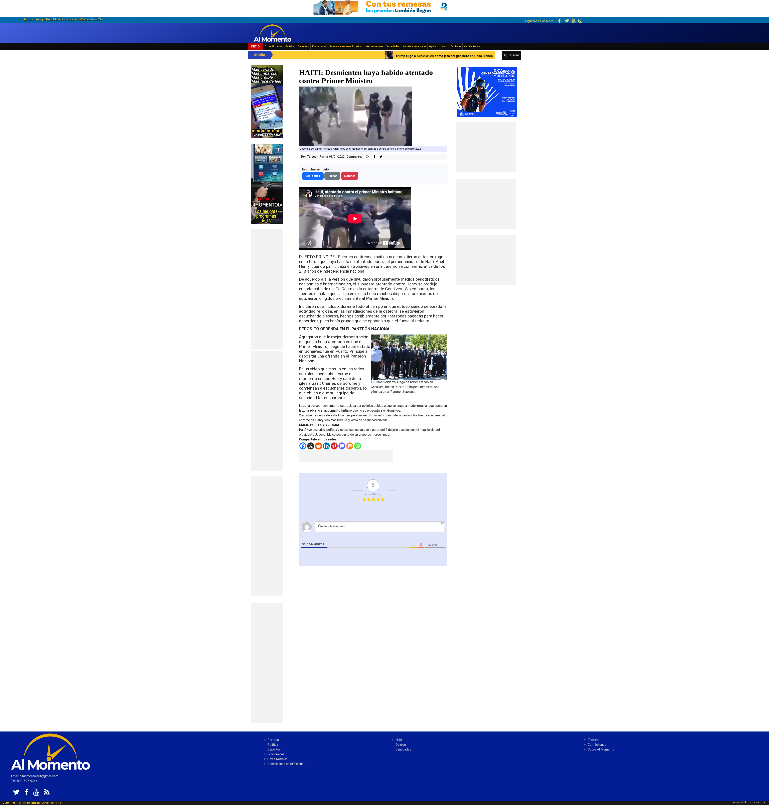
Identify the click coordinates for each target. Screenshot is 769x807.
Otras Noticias (273, 46)
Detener (349, 175)
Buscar (514, 55)
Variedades (393, 46)
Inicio (255, 46)
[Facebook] (302, 445)
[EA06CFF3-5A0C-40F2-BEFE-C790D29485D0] (267, 183)
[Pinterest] (334, 445)
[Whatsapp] (357, 445)
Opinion (401, 745)
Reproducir (312, 175)
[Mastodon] (341, 445)
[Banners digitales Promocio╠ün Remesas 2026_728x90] (384, 7)
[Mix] (349, 445)
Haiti (399, 740)
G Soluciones (759, 802)
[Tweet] (379, 156)
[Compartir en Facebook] (372, 156)
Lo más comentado (414, 46)
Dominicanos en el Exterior (345, 46)
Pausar (332, 175)
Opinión (433, 46)
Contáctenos (472, 46)
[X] (310, 445)
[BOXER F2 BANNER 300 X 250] (487, 92)
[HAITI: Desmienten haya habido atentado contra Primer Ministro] (355, 116)
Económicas (319, 46)
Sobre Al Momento (601, 749)
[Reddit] (318, 445)
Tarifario (455, 46)
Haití (444, 46)
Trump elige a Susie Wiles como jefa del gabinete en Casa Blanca (303, 56)
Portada (273, 740)
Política (289, 46)
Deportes (303, 46)
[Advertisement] (267, 289)
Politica (272, 745)
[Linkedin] (326, 445)
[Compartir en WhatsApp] (366, 156)
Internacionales (374, 46)
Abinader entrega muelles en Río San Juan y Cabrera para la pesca (418, 56)
